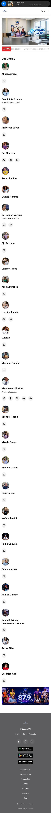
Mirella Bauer (9, 442)
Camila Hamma (10, 196)
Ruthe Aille (8, 648)
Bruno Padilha (9, 178)
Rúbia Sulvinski (10, 620)
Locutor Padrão (10, 312)
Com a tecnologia (22, 808)
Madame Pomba (11, 363)
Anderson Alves (10, 127)
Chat (25, 798)
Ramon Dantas (10, 594)
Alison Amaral (9, 74)
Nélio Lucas (8, 493)
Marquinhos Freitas (12, 388)
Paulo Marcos (9, 569)
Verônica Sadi (9, 673)
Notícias (25, 789)
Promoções (25, 779)
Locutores (25, 784)
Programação (25, 774)
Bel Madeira (8, 153)
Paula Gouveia (10, 543)
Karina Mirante (10, 286)
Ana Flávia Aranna (12, 99)
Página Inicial (26, 769)
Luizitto (6, 337)
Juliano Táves (9, 268)
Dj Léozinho (8, 243)
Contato (25, 793)
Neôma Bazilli (9, 518)
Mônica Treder (10, 467)
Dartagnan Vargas (12, 215)
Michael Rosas (10, 416)
